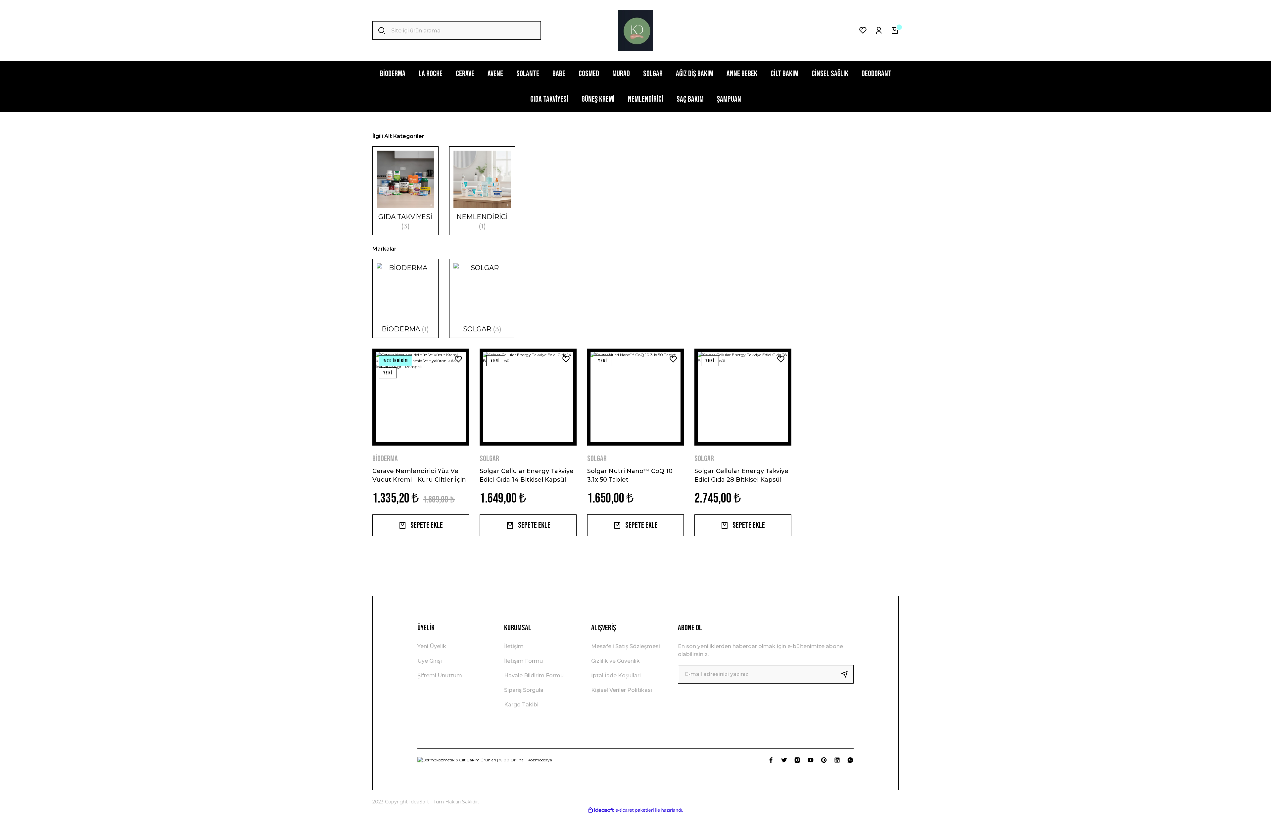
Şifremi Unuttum (439, 675)
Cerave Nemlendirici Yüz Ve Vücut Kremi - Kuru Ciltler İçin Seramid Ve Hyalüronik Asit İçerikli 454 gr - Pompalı (419, 475)
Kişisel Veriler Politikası (621, 690)
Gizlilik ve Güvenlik (615, 661)
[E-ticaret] (634, 810)
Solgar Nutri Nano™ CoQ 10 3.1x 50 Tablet (630, 475)
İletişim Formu (523, 661)
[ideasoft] (601, 810)
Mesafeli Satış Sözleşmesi (625, 646)
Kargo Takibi (521, 704)
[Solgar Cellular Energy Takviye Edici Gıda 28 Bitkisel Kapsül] (742, 397)
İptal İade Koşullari (616, 675)
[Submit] (847, 674)
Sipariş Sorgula (523, 690)
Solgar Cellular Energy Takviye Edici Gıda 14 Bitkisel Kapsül (527, 475)
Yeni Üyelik (431, 646)
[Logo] (635, 30)
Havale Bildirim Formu (534, 675)
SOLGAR (489, 458)
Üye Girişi (429, 661)
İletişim (514, 646)
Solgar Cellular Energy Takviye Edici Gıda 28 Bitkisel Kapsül (741, 475)
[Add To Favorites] (458, 359)
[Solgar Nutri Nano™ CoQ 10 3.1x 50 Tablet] (635, 397)
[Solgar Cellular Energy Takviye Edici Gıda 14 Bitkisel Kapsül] (528, 397)
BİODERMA (385, 458)
